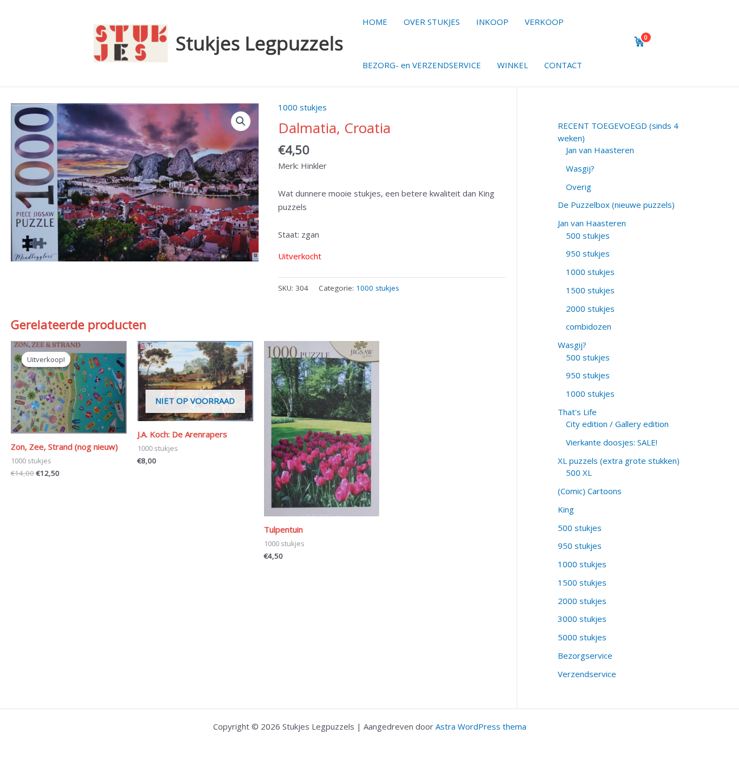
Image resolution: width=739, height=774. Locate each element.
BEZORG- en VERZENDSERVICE (421, 65)
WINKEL (512, 65)
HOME (374, 21)
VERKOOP (544, 21)
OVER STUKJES (432, 21)
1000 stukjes (302, 107)
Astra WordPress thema (481, 726)
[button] (240, 121)
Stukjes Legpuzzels (260, 43)
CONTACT (563, 65)
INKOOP (492, 21)
